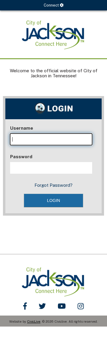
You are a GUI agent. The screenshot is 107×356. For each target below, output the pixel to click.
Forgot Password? (53, 185)
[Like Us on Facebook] (25, 306)
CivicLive (33, 321)
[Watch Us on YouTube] (62, 306)
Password (21, 156)
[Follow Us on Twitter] (42, 306)
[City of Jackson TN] (53, 34)
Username (21, 128)
